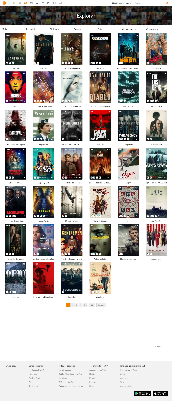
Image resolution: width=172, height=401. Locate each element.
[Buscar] (167, 3)
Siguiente (101, 305)
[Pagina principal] (5, 5)
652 (92, 305)
